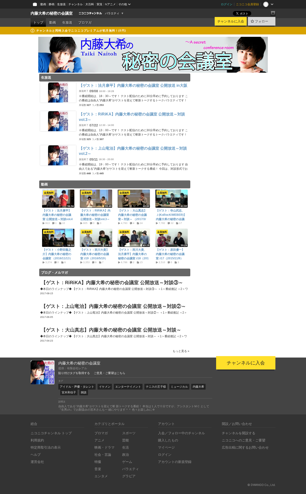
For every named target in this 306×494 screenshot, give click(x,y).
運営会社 (37, 462)
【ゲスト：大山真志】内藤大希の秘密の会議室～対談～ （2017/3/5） (132, 217)
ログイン (226, 4)
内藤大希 (198, 386)
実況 (99, 4)
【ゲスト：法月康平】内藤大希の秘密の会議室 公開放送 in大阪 (133, 85)
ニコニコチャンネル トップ (51, 433)
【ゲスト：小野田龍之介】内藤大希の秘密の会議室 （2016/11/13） (57, 254)
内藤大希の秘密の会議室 (52, 13)
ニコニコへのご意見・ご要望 (243, 440)
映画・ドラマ (104, 447)
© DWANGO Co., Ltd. (261, 485)
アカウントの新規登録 (174, 462)
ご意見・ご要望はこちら (109, 373)
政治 (125, 454)
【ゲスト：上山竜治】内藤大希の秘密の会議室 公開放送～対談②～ (113, 306)
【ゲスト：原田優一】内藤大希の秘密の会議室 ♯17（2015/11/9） (170, 254)
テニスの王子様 (156, 386)
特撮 (97, 462)
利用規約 (37, 440)
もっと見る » (181, 351)
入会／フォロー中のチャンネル (181, 433)
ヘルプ (36, 454)
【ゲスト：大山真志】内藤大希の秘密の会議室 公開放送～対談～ (111, 329)
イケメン (104, 386)
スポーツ (129, 433)
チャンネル (75, 4)
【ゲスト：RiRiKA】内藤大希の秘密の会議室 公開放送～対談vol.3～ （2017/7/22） (95, 217)
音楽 (97, 469)
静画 (52, 4)
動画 (43, 4)
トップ (38, 22)
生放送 (61, 4)
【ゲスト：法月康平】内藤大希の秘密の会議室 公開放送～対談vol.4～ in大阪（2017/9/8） (58, 217)
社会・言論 (102, 454)
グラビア (129, 476)
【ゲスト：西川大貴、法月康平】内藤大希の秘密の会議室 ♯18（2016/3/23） (133, 256)
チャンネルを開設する (238, 433)
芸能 (125, 440)
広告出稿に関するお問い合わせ (245, 447)
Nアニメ (110, 4)
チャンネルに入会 (230, 21)
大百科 (89, 4)
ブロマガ (85, 22)
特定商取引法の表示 (46, 447)
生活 (125, 447)
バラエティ (112, 13)
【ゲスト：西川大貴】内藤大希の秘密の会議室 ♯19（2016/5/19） (94, 254)
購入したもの (168, 440)
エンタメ (101, 476)
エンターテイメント (128, 386)
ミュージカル (179, 386)
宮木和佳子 (69, 392)
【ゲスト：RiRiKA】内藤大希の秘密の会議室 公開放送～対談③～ (112, 282)
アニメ (99, 440)
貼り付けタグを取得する (74, 373)
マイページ (166, 447)
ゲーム (127, 462)
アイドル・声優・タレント (77, 386)
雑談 (84, 392)
